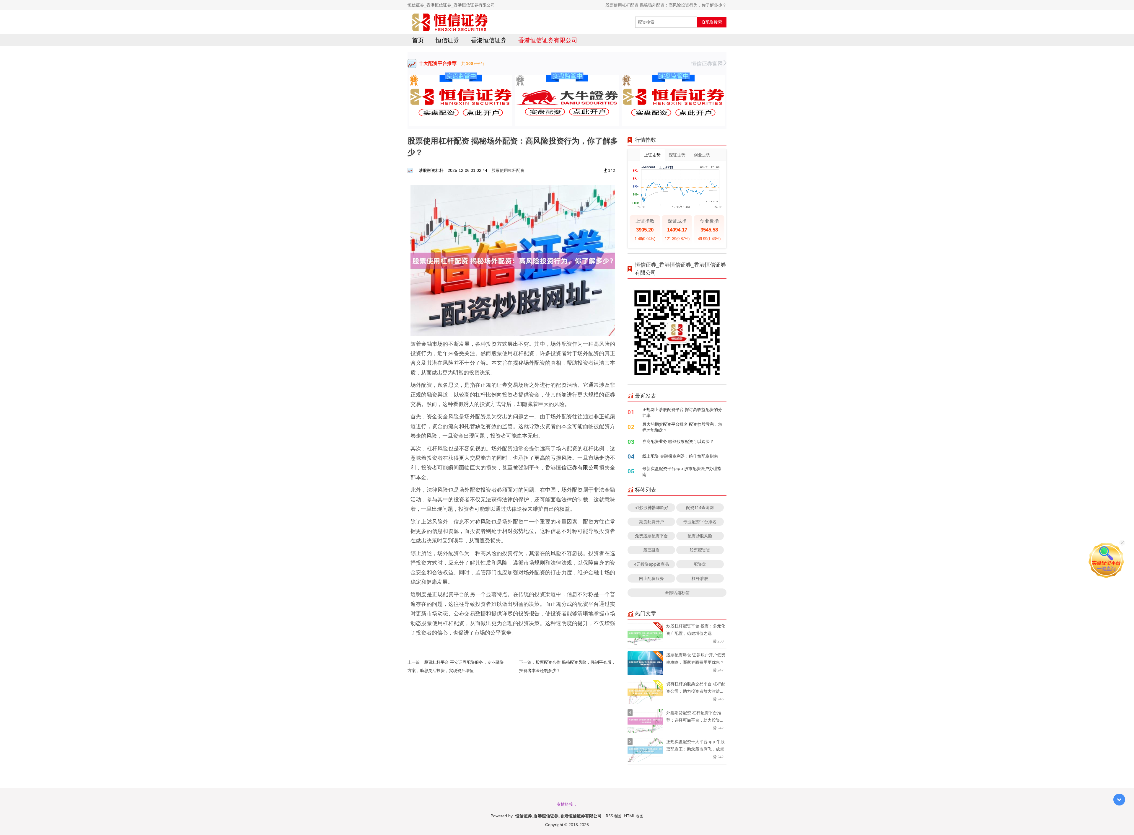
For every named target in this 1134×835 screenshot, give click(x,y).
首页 (418, 40)
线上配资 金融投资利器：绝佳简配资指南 (680, 456)
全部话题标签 (677, 592)
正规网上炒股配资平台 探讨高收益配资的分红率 (682, 412)
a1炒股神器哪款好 (651, 507)
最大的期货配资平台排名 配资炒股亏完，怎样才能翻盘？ (682, 427)
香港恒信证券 (488, 40)
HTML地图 (633, 815)
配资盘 (700, 564)
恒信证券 (447, 40)
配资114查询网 (700, 507)
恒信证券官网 (707, 63)
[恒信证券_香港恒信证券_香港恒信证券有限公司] (450, 22)
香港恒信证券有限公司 (547, 40)
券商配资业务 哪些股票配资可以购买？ (678, 441)
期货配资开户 (651, 521)
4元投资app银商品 (651, 564)
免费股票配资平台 (651, 536)
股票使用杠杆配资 (507, 170)
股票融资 (651, 550)
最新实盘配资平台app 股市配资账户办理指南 (681, 471)
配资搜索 (714, 22)
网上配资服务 (651, 578)
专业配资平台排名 (699, 521)
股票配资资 (700, 550)
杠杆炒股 (700, 578)
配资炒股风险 (699, 536)
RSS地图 (613, 815)
